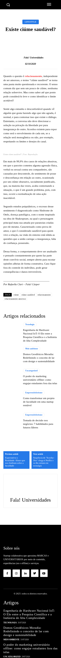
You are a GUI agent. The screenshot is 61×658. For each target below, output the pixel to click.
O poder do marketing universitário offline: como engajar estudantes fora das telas (40, 380)
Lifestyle (30, 22)
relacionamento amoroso (15, 299)
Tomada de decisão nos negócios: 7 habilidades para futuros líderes (38, 424)
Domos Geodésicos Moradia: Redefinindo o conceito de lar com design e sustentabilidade (39, 358)
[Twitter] (34, 573)
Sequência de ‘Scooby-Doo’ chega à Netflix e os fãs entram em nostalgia (43, 461)
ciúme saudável (28, 295)
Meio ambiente (31, 348)
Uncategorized (31, 370)
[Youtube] (44, 573)
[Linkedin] (25, 573)
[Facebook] (7, 573)
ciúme (16, 295)
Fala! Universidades (33, 57)
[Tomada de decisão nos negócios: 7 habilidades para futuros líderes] (11, 421)
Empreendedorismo (33, 392)
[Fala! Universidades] (20, 57)
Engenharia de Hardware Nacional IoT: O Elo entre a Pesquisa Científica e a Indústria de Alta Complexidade (29, 614)
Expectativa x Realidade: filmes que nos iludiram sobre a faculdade (15, 461)
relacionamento (33, 76)
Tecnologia (29, 324)
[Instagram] (16, 573)
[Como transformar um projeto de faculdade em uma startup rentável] (11, 399)
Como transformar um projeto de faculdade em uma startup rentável (39, 402)
